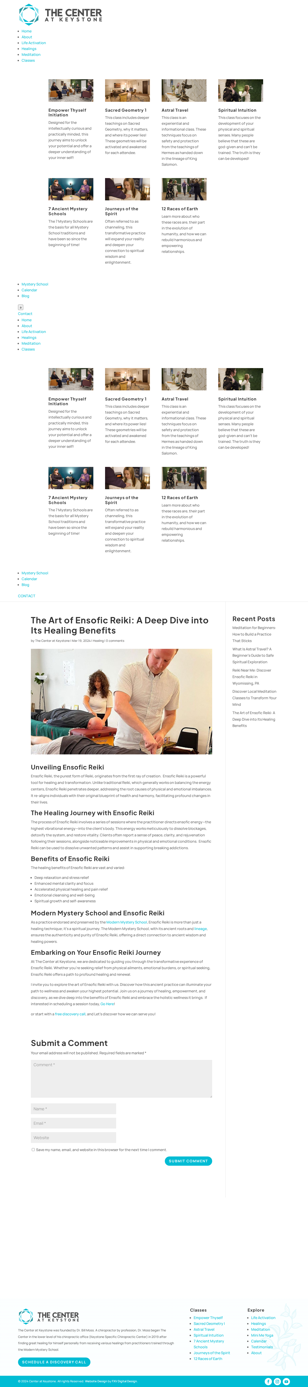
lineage (200, 928)
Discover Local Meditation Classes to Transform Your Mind (254, 698)
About (27, 36)
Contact (25, 313)
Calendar (29, 289)
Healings (29, 48)
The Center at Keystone (52, 640)
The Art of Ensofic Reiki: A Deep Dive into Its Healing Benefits (253, 719)
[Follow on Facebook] (268, 1381)
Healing (98, 640)
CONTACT (26, 595)
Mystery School (35, 284)
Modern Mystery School (126, 922)
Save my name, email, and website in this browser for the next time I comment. (101, 1149)
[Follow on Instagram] (277, 1381)
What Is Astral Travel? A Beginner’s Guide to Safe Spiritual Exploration (253, 656)
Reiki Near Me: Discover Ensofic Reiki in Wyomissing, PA (251, 677)
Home (27, 31)
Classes (28, 60)
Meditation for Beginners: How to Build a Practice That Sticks (254, 634)
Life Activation (34, 42)
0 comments (115, 640)
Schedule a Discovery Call (54, 1362)
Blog (25, 295)
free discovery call (69, 1013)
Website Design (96, 1381)
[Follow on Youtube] (286, 1381)
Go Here (107, 1003)
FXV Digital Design (124, 1381)
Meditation (31, 54)
